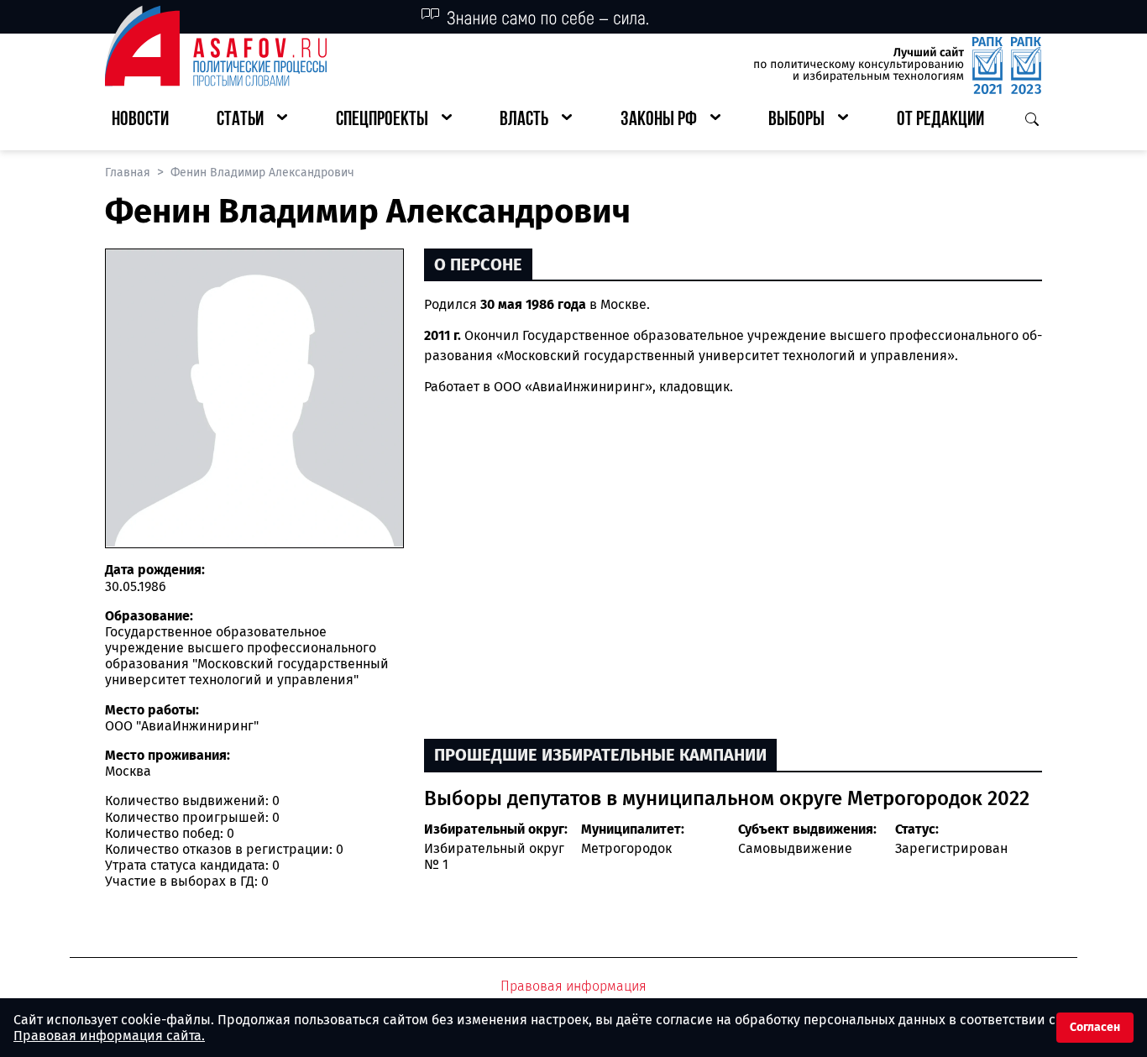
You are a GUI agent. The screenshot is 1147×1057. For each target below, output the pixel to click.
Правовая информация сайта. (109, 1036)
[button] (252, 120)
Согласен (1095, 1027)
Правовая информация (573, 986)
